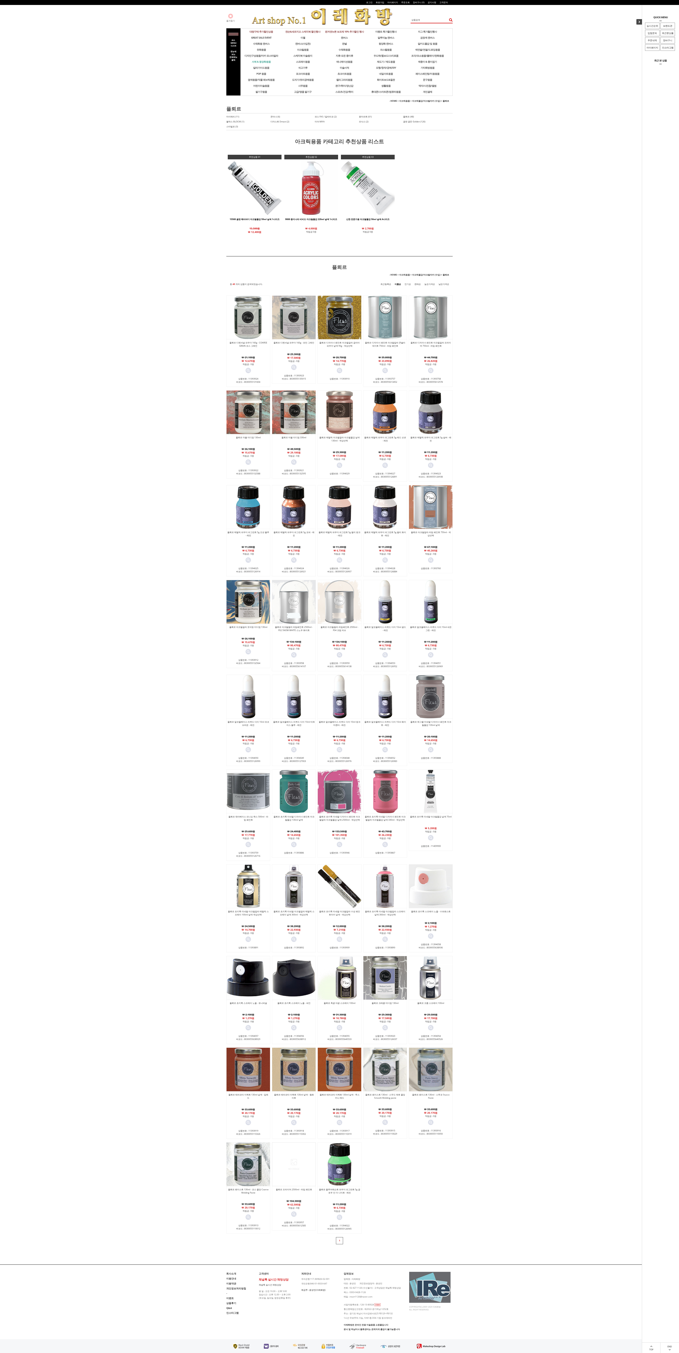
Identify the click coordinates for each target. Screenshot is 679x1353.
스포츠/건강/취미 (344, 91)
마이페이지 (652, 47)
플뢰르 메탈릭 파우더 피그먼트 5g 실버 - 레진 (430, 439)
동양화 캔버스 (386, 43)
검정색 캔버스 (427, 37)
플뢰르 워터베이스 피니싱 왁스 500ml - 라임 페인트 (248, 818)
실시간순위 (652, 25)
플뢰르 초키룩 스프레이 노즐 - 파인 (294, 1003)
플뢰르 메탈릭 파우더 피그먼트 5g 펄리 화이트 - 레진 (385, 534)
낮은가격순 (444, 284)
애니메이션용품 (344, 61)
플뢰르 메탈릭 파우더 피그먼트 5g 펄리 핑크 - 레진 (339, 534)
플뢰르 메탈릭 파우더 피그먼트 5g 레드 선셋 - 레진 (385, 439)
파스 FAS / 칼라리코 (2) (326, 116)
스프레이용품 (303, 61)
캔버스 (344, 37)
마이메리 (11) (232, 116)
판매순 (417, 284)
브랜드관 (667, 25)
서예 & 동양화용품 (261, 61)
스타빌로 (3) (232, 126)
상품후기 (231, 1303)
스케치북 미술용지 (302, 55)
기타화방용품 (427, 67)
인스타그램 (668, 47)
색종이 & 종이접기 (427, 61)
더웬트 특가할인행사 (386, 31)
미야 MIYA (320, 121)
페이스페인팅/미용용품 (427, 73)
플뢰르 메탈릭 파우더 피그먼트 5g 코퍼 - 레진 (294, 534)
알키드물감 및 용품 (427, 43)
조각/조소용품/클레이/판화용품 (427, 55)
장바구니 (667, 40)
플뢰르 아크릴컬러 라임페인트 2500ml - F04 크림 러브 (339, 629)
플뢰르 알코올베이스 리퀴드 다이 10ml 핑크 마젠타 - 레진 (339, 723)
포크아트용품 (303, 73)
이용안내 (231, 1278)
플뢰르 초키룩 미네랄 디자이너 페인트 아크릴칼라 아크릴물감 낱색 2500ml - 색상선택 (339, 818)
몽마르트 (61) (365, 116)
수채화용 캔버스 (261, 43)
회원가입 (380, 2)
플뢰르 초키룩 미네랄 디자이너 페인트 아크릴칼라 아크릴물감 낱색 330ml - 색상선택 (385, 818)
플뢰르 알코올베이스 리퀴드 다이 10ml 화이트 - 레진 (385, 723)
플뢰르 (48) (408, 116)
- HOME (393, 100)
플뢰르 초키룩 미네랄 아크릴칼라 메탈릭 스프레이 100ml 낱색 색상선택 (248, 913)
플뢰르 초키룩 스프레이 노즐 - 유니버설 (248, 1003)
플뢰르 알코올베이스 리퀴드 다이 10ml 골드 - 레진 (385, 629)
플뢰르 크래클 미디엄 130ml (385, 1003)
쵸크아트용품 (344, 73)
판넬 (344, 43)
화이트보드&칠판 (386, 79)
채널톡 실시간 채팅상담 (270, 1284)
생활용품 (386, 85)
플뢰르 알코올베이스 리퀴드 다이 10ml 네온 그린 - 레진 (431, 629)
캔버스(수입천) (303, 43)
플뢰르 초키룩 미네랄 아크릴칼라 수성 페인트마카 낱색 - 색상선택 (339, 913)
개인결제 (427, 91)
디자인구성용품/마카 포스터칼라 (261, 55)
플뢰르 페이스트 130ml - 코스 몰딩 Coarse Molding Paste (248, 1191)
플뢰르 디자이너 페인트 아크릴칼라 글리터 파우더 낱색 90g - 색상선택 (339, 344)
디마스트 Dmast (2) (280, 121)
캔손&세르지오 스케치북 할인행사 (302, 31)
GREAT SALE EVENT (261, 37)
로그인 (369, 2)
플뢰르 (446, 100)
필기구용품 (261, 91)
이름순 (398, 284)
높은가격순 (429, 284)
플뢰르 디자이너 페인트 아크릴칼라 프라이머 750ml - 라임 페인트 (431, 344)
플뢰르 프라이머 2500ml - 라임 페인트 (294, 1189)
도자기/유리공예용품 (303, 79)
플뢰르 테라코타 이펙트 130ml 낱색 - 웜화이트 (294, 1096)
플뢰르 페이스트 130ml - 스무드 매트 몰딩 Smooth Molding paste (385, 1096)
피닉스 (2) (363, 121)
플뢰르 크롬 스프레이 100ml (430, 1003)
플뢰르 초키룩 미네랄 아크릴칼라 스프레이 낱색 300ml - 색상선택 (385, 913)
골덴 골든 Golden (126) (414, 121)
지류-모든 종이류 (344, 55)
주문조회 (405, 2)
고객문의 (443, 2)
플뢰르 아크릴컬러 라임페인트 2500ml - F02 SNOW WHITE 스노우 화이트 (294, 629)
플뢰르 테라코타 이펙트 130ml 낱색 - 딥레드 (248, 1096)
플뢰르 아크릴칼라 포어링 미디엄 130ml (248, 627)
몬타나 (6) (275, 116)
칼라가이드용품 (261, 67)
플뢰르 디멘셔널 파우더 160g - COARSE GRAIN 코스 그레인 (248, 344)
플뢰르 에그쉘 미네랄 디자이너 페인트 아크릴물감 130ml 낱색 (430, 723)
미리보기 (248, 370)
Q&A (229, 1308)
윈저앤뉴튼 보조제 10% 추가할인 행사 (344, 31)
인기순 (408, 284)
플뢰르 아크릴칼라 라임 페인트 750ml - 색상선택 (431, 534)
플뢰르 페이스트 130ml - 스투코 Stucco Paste (430, 1096)
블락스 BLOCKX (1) (235, 121)
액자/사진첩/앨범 (427, 85)
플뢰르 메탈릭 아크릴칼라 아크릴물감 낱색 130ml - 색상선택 (339, 439)
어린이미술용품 (261, 85)
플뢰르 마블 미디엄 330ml (294, 437)
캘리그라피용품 (344, 79)
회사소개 (231, 1273)
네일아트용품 (386, 73)
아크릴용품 (303, 49)
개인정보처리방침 (236, 1288)
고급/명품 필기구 (303, 91)
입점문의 (652, 33)
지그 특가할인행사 (427, 31)
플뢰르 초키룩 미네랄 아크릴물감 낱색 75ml (431, 816)
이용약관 (231, 1283)
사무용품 (302, 85)
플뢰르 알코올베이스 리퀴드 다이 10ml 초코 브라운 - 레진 (248, 723)
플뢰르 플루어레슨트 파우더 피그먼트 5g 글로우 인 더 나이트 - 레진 (339, 1191)
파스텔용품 (386, 49)
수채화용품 (344, 49)
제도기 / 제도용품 (386, 61)
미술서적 (344, 67)
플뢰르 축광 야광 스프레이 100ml (339, 1003)
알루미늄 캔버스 (386, 37)
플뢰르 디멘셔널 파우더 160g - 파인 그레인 (294, 342)
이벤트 (230, 1298)
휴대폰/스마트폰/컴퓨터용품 (386, 91)
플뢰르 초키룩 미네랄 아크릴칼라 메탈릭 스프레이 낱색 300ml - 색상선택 (294, 913)
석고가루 (302, 67)
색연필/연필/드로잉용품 (427, 49)
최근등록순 (386, 284)
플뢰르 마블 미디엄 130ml (248, 437)
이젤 (303, 37)
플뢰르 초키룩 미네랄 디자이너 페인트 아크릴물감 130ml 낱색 (294, 818)
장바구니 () (419, 2)
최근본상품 (668, 33)
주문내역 (652, 40)
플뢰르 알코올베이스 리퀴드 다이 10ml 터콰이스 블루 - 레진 (294, 723)
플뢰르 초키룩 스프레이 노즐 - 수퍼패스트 (431, 911)
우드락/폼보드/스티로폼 (386, 55)
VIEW (377, 1304)
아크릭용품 (404, 100)
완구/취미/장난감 (344, 85)
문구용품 (427, 79)
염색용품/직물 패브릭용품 (261, 79)
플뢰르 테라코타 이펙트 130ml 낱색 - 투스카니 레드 (339, 1096)
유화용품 (261, 49)
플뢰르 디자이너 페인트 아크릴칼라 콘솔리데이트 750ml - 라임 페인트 (385, 344)
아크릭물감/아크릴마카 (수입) (426, 100)
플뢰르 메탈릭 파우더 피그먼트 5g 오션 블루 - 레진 (248, 534)
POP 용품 (261, 73)
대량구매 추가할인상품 (261, 31)
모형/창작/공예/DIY (386, 67)
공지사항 (432, 2)
